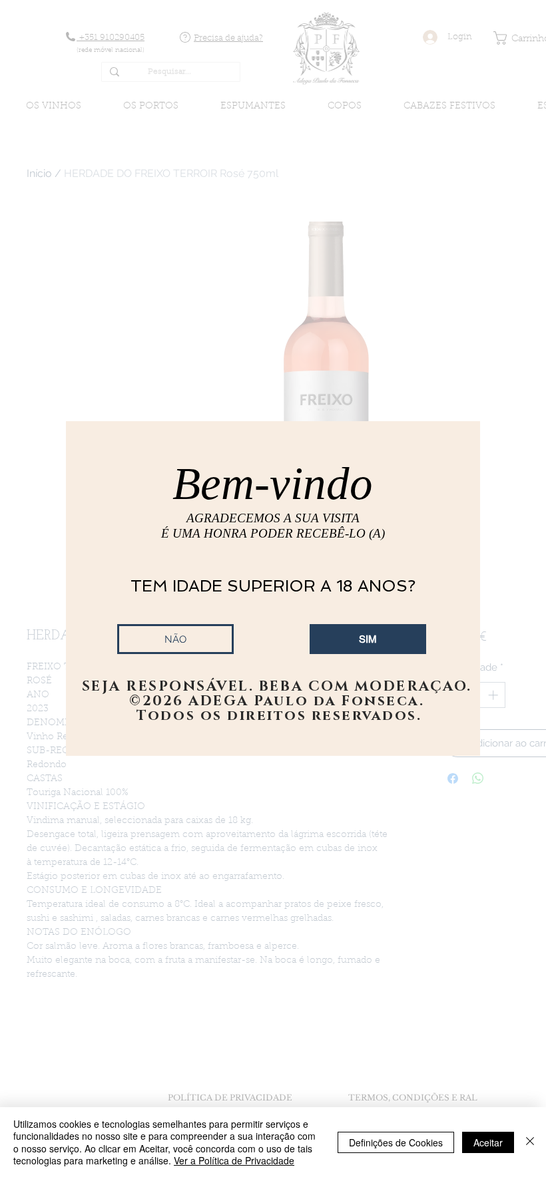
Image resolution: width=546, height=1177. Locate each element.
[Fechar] (530, 1142)
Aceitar (488, 1142)
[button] (368, 639)
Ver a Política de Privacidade (234, 1160)
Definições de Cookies (396, 1142)
